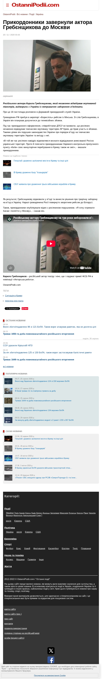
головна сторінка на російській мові (21, 633)
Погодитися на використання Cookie (50, 675)
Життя (8, 566)
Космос (9, 559)
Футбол (9, 548)
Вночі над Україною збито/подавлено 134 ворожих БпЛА (39, 410)
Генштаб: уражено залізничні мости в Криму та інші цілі (41, 161)
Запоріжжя (54, 513)
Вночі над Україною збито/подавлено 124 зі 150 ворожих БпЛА (42, 381)
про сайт (8, 619)
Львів (33, 513)
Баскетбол (53, 548)
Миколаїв (64, 513)
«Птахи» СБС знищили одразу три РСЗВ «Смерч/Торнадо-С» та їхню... (46, 478)
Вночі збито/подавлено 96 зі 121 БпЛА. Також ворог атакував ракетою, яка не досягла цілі (49, 327)
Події (31, 14)
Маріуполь (18, 515)
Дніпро (39, 513)
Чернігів (92, 513)
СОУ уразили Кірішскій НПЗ (17, 345)
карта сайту (10, 609)
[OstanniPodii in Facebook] (51, 660)
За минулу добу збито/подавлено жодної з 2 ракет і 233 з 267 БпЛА (44, 420)
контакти (8, 624)
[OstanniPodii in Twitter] (51, 650)
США (27, 521)
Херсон (80, 513)
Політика (9, 527)
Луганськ (72, 513)
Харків (22, 513)
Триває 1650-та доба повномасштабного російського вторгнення (38, 334)
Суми (38, 515)
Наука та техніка (14, 555)
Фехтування (39, 548)
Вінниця (9, 515)
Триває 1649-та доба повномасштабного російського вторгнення (38, 359)
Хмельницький (29, 515)
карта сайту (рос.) (13, 614)
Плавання (86, 548)
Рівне (86, 513)
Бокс (18, 548)
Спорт (8, 544)
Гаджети (32, 559)
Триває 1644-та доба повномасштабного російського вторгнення (43, 401)
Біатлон (65, 548)
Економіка (10, 539)
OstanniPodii (9, 14)
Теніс (75, 548)
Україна (39, 14)
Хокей (27, 548)
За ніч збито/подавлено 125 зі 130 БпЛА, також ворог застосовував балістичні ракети (47, 352)
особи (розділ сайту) (14, 638)
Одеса (28, 513)
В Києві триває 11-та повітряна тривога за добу (35, 391)
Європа (18, 521)
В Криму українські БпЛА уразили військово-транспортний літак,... (43, 468)
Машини (20, 559)
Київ (17, 513)
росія (8, 521)
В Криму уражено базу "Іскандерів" (31, 172)
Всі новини (22, 14)
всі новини (8, 366)
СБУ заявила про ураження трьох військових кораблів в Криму (45, 184)
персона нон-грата (14, 301)
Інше (41, 559)
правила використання (15, 628)
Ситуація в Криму (13, 296)
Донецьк (46, 513)
